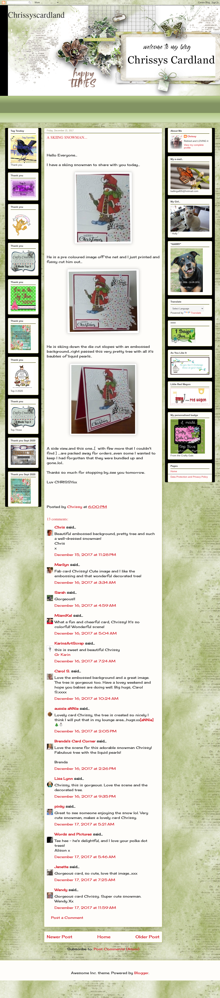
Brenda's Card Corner (75, 741)
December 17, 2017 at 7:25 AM (84, 880)
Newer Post (59, 936)
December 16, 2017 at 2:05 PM (85, 731)
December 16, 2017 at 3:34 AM (85, 582)
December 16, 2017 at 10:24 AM (86, 698)
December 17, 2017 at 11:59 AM (85, 907)
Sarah (60, 592)
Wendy (60, 890)
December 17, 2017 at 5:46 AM (85, 857)
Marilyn (61, 564)
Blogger (141, 973)
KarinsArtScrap (69, 643)
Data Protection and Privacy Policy (189, 476)
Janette (61, 867)
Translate (196, 312)
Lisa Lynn (63, 778)
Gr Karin (62, 654)
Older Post (147, 936)
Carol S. (62, 671)
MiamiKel (63, 615)
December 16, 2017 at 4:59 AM (85, 605)
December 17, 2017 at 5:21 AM (84, 824)
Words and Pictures (73, 834)
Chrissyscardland (36, 14)
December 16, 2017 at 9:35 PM (85, 796)
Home (104, 936)
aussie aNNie (66, 708)
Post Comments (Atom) (116, 949)
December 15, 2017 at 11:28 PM (85, 554)
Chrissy (191, 136)
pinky (59, 806)
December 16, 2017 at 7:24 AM (85, 661)
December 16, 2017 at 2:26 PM (85, 768)
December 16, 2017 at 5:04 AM (85, 633)
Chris (59, 527)
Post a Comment (67, 917)
